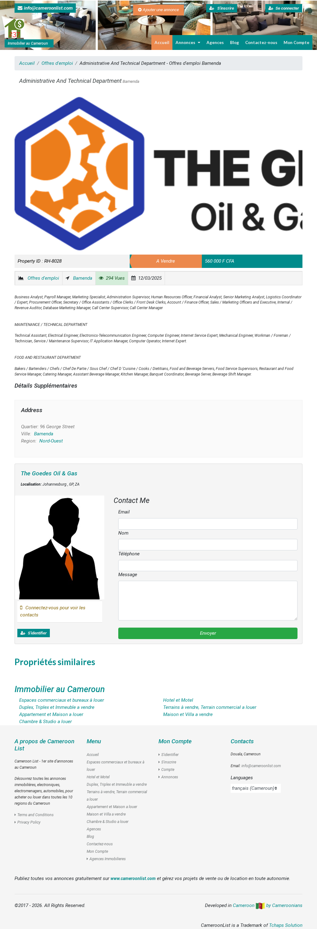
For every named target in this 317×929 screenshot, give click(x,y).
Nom (123, 533)
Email (124, 512)
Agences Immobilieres (107, 859)
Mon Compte (296, 42)
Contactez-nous (261, 42)
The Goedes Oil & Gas (49, 473)
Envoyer (208, 633)
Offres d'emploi (57, 63)
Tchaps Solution (285, 925)
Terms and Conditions (35, 815)
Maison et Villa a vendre (106, 814)
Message (127, 574)
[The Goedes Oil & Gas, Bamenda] (59, 547)
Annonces (185, 42)
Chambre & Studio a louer (107, 822)
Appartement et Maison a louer (112, 807)
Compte (167, 769)
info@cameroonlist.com (48, 8)
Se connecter (287, 8)
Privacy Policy (29, 822)
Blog (234, 42)
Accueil (161, 42)
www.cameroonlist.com (133, 878)
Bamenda (82, 278)
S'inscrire (225, 8)
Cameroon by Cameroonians (267, 905)
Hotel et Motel (98, 777)
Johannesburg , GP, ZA (50, 484)
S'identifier (37, 633)
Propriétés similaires (55, 662)
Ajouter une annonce (160, 9)
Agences (215, 42)
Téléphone (129, 554)
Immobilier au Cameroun (60, 689)
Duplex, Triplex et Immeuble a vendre (117, 784)
